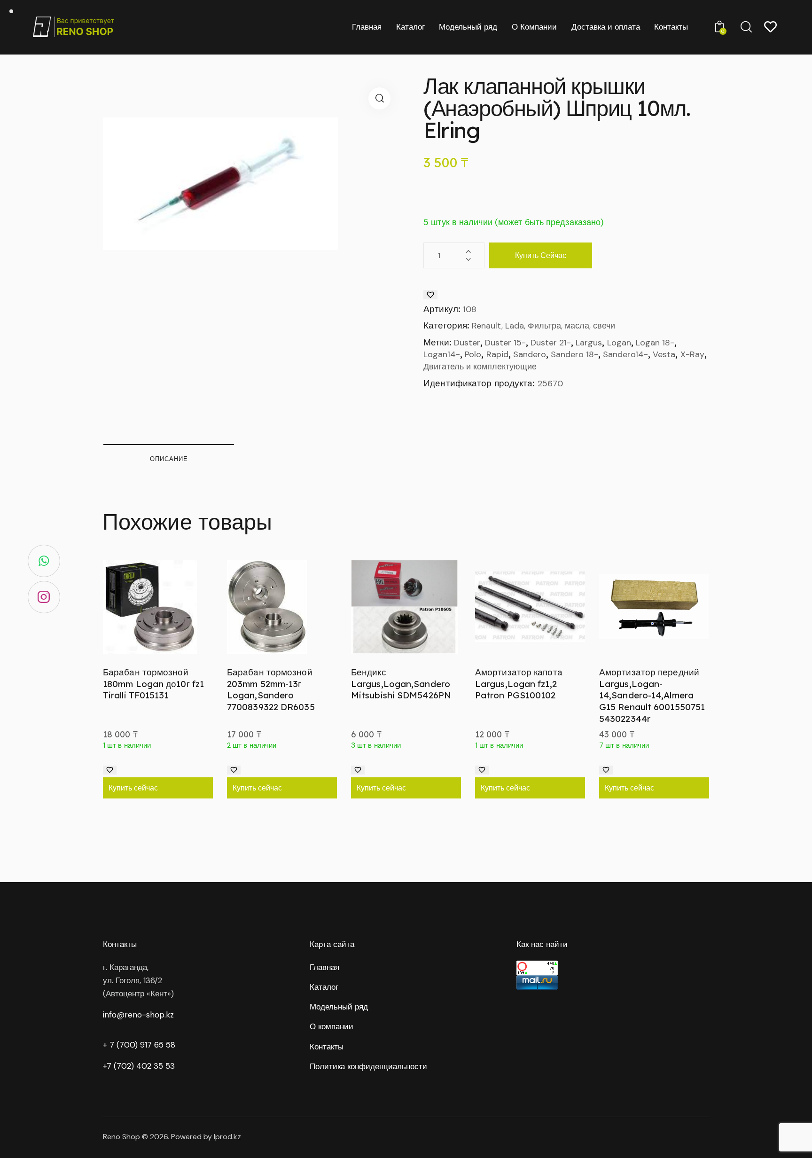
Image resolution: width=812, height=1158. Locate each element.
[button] (379, 98)
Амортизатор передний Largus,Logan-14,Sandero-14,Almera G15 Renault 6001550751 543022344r (652, 695)
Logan (619, 342)
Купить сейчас (540, 255)
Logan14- (441, 354)
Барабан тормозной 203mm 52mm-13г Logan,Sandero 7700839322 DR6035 (271, 689)
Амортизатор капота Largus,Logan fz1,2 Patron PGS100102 (518, 683)
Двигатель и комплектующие (480, 366)
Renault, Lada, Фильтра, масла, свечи (543, 325)
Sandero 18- (574, 354)
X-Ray (692, 354)
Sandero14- (625, 354)
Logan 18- (655, 342)
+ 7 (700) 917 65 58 (139, 1045)
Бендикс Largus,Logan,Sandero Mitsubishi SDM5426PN (401, 683)
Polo (473, 354)
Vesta (664, 354)
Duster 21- (551, 342)
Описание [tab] (169, 458)
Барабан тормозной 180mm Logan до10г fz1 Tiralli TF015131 (153, 683)
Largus (589, 342)
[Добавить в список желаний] (430, 294)
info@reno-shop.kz (138, 1014)
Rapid (497, 354)
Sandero (529, 354)
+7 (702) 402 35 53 (139, 1066)
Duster (467, 342)
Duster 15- (505, 342)
